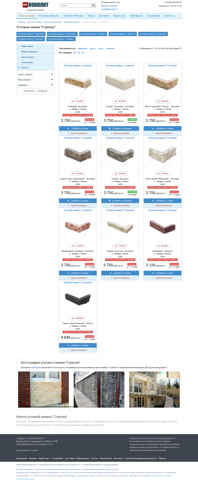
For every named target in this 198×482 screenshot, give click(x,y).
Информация (83, 458)
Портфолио (136, 15)
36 (83, 52)
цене (100, 48)
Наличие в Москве (73, 15)
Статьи (94, 458)
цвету (93, 48)
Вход (18, 450)
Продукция (21, 458)
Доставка (104, 15)
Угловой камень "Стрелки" (77, 65)
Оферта (162, 458)
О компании (153, 15)
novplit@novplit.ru (109, 9)
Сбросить (43, 91)
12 (74, 52)
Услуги (91, 15)
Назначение (27, 62)
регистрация (32, 450)
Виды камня (27, 46)
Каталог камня (27, 15)
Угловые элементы (49, 15)
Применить (29, 91)
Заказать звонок (109, 6)
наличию (110, 48)
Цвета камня (27, 57)
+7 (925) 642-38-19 (157, 476)
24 (78, 52)
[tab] (35, 46)
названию (82, 48)
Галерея (33, 458)
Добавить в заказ (79, 128)
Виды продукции (29, 51)
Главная (21, 22)
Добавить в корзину (122, 128)
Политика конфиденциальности (141, 458)
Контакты (169, 15)
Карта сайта (106, 458)
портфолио (36, 367)
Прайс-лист (119, 15)
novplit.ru (69, 473)
